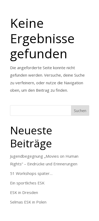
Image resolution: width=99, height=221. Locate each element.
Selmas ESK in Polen (28, 202)
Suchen (80, 110)
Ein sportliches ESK (27, 182)
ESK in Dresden (24, 192)
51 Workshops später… (31, 173)
